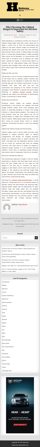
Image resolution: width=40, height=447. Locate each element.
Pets (3, 337)
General (4, 319)
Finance (4, 309)
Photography (6, 340)
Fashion (4, 306)
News (3, 333)
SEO (3, 350)
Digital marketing (7, 296)
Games (4, 316)
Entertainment (7, 302)
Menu (21, 20)
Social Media (6, 357)
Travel (4, 367)
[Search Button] (20, 15)
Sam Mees (14, 35)
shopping (5, 354)
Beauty (4, 285)
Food (3, 313)
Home (4, 326)
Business (23, 37)
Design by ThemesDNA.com (20, 445)
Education (5, 299)
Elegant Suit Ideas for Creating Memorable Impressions (20, 266)
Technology (6, 364)
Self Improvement (8, 347)
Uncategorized (6, 371)
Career (4, 292)
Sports (4, 360)
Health (4, 323)
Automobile (5, 282)
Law (3, 330)
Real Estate (5, 343)
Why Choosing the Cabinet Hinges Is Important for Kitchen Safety (20, 29)
